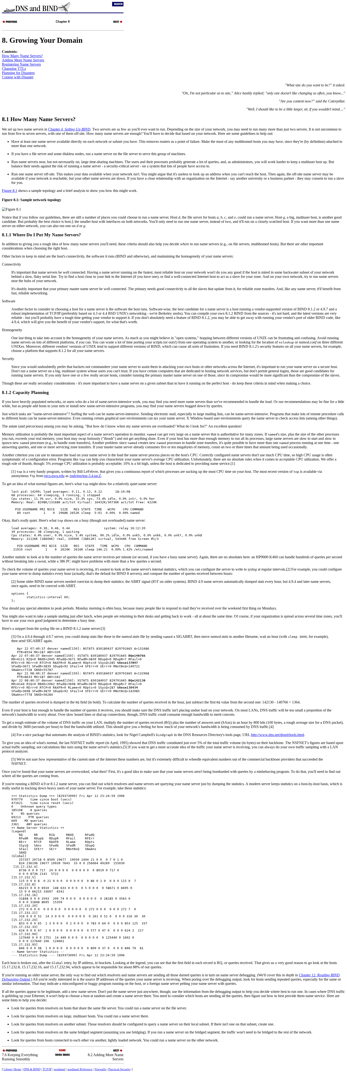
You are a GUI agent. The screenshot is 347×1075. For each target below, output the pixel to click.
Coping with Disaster (18, 77)
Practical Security (119, 1069)
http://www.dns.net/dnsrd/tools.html (277, 735)
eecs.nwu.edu (54, 476)
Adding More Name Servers (23, 60)
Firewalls (100, 1069)
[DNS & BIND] (62, 1051)
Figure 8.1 (9, 191)
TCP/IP (47, 1069)
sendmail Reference (80, 1069)
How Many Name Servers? (22, 56)
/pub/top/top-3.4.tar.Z (85, 476)
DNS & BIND (31, 1069)
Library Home (12, 1069)
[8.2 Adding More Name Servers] (115, 23)
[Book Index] (62, 1056)
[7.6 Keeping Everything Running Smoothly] (10, 23)
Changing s (14, 69)
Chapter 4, (69, 129)
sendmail (59, 1069)
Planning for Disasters (18, 73)
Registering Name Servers (21, 64)
